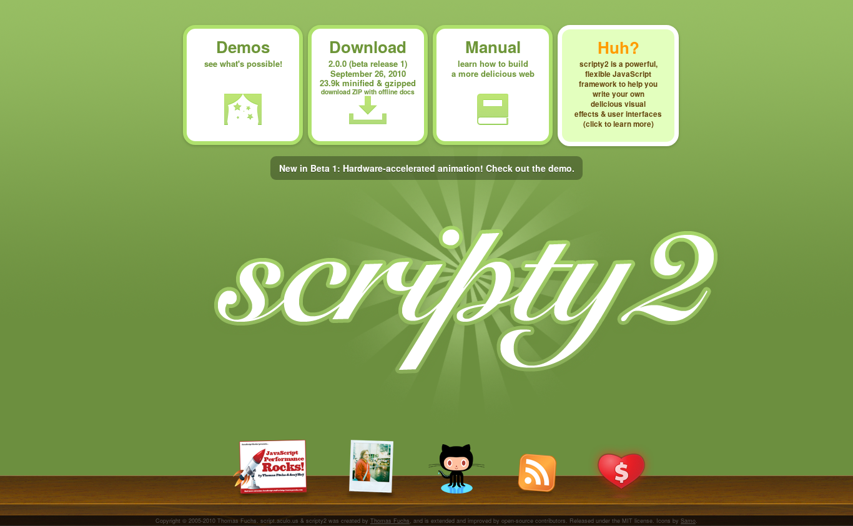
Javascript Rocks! (272, 470)
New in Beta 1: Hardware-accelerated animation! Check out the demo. (426, 168)
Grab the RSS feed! (536, 475)
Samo (688, 521)
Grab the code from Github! (456, 469)
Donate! (621, 472)
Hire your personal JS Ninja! (370, 470)
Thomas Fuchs (390, 521)
